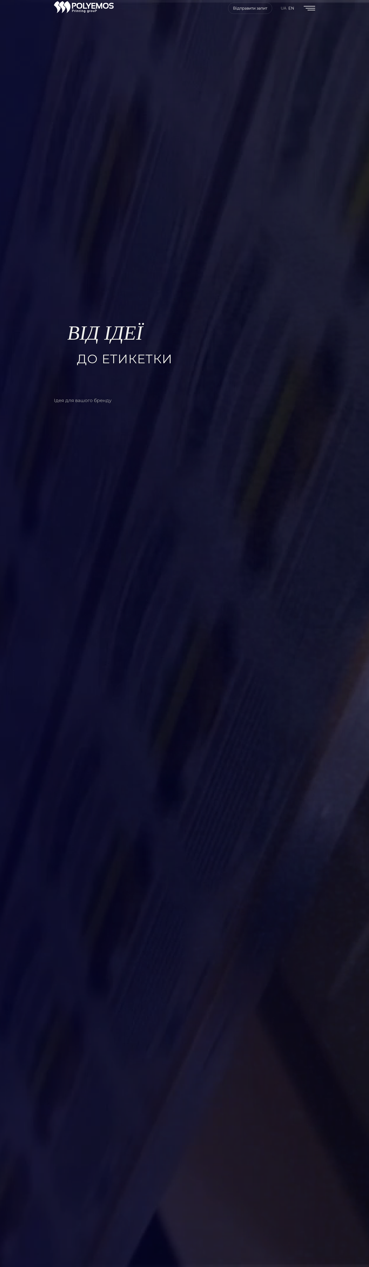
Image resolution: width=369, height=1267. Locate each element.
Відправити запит (250, 8)
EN (291, 8)
